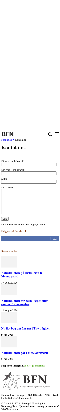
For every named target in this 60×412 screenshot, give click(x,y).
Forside (5, 139)
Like (54, 238)
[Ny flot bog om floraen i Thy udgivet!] (9, 322)
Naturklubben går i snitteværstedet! (24, 352)
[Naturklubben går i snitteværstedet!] (9, 346)
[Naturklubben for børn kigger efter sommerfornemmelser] (9, 294)
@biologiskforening (34, 365)
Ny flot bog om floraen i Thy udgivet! (25, 328)
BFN (12, 139)
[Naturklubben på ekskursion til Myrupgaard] (9, 266)
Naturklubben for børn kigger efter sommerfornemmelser (24, 302)
